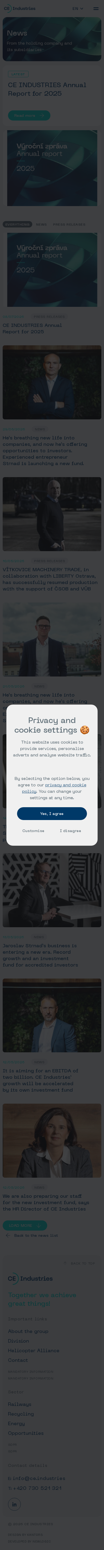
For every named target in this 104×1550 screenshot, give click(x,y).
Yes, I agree (52, 813)
